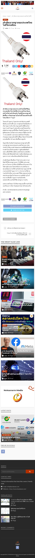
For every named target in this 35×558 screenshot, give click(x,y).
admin (6, 28)
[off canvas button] (2, 8)
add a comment (10, 219)
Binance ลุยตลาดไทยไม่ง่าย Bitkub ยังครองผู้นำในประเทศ (17, 329)
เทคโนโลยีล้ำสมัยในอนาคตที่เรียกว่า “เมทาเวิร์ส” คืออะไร (17, 375)
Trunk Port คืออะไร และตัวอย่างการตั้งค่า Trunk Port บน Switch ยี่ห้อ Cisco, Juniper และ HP (22, 501)
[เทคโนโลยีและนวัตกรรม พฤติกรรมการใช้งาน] (17, 279)
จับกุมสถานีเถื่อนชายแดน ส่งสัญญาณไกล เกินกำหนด (16, 260)
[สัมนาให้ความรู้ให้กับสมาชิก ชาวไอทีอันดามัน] (5, 519)
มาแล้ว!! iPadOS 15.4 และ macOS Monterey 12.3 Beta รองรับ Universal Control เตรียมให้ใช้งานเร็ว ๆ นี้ (17, 305)
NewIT (5, 19)
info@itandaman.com (13, 486)
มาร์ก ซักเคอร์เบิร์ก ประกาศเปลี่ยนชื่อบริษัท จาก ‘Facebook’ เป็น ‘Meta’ (16, 352)
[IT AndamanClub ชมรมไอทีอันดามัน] (17, 543)
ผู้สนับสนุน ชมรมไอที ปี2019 (18, 508)
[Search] (32, 8)
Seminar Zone (6, 433)
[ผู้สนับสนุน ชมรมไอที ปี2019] (5, 511)
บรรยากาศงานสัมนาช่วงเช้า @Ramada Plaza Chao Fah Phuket (17, 437)
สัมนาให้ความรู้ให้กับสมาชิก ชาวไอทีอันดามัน (20, 517)
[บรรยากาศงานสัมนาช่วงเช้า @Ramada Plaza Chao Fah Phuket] (17, 428)
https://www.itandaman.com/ (17, 489)
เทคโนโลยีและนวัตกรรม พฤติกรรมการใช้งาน (16, 284)
